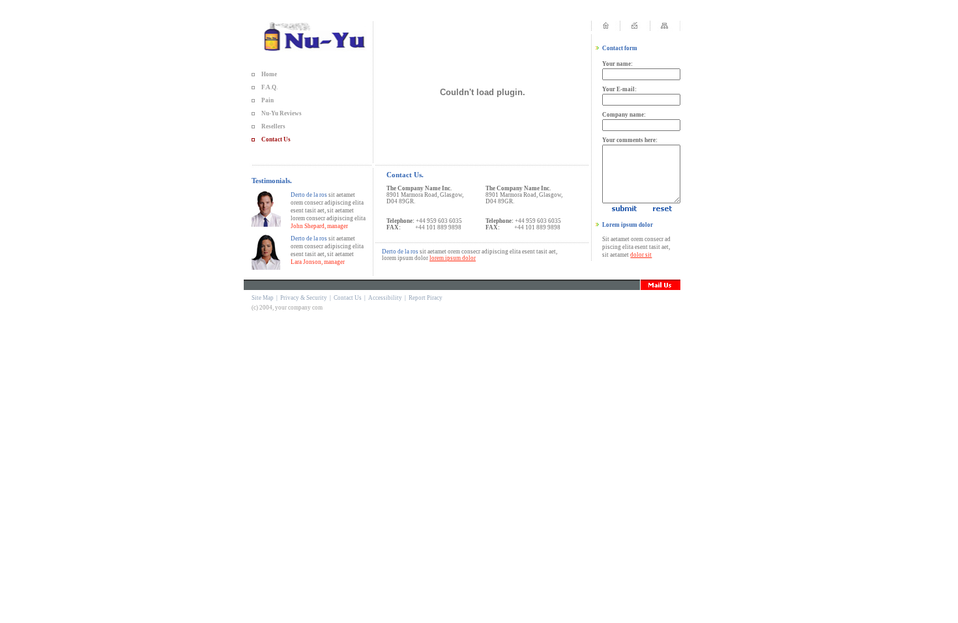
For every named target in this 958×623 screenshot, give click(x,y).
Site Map (263, 298)
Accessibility (385, 298)
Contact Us (276, 139)
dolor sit (641, 255)
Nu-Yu (269, 113)
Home (269, 74)
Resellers (273, 126)
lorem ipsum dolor (452, 258)
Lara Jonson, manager (318, 262)
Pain (267, 100)
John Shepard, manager (319, 226)
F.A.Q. (269, 87)
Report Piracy (426, 298)
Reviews (291, 113)
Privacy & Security (303, 298)
